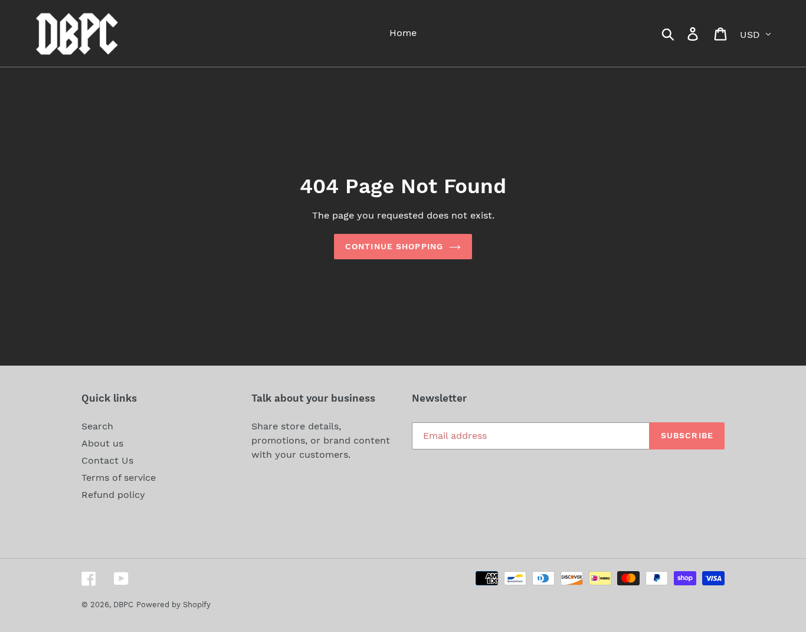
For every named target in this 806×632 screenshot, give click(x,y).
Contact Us (107, 460)
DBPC (123, 604)
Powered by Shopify (173, 604)
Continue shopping (394, 246)
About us (102, 443)
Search (97, 426)
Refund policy (113, 494)
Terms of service (118, 477)
